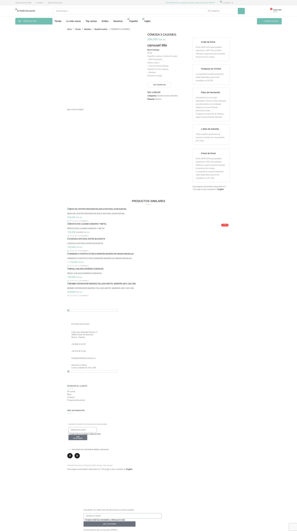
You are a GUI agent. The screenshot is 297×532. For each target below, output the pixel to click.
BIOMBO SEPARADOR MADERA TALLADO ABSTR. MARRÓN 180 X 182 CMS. (100, 288)
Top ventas (91, 21)
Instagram (77, 456)
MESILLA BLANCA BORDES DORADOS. (84, 273)
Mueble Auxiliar (101, 29)
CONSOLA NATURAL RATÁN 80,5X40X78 (85, 243)
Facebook (70, 456)
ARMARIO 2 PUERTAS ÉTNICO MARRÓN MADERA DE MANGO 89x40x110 (99, 258)
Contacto (40, 3)
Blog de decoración (55, 3)
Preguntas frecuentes (76, 400)
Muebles (87, 29)
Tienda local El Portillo (23, 3)
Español (227, 3)
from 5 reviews (153, 50)
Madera (158, 99)
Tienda (78, 29)
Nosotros (118, 21)
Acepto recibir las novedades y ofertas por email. (85, 434)
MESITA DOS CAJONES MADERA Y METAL (86, 228)
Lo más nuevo (73, 21)
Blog (69, 394)
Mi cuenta (71, 391)
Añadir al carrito (149, 206)
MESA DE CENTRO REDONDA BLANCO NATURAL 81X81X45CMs (95, 214)
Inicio (69, 29)
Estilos (105, 21)
